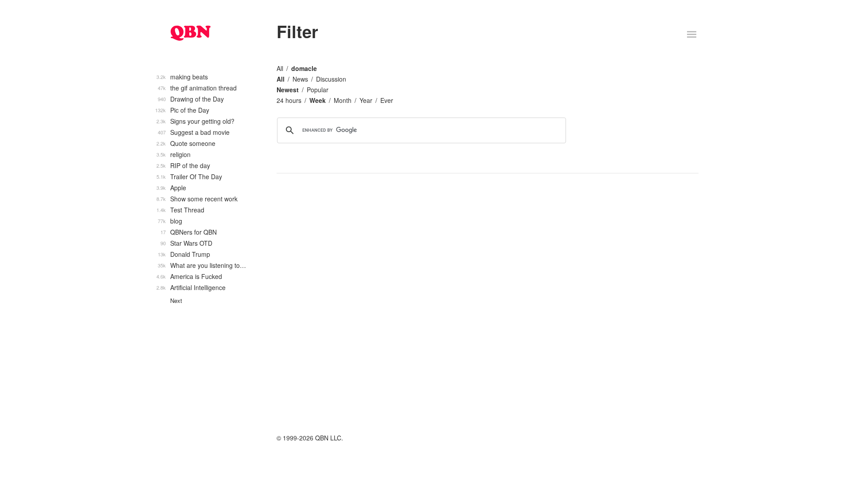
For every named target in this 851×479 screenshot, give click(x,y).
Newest (288, 89)
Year (365, 100)
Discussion (331, 79)
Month (342, 100)
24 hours (289, 100)
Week (317, 100)
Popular (317, 89)
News (300, 79)
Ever (386, 100)
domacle (304, 68)
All (280, 68)
